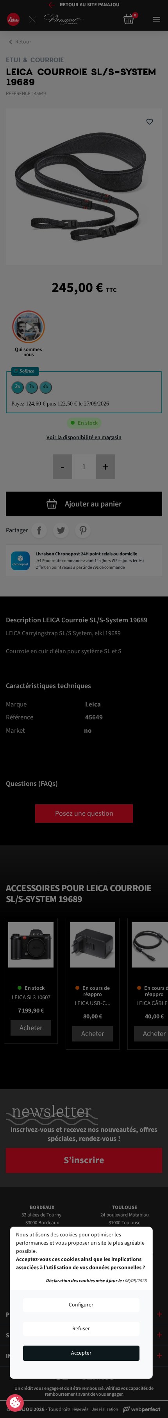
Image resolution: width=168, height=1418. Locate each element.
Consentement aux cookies (15, 1403)
